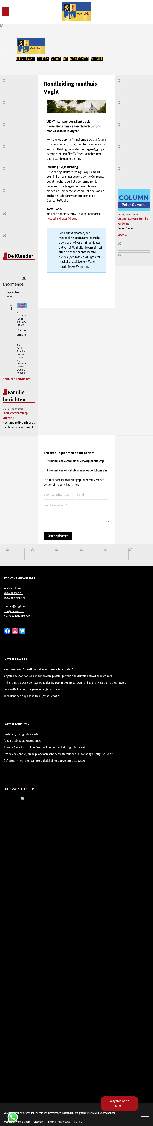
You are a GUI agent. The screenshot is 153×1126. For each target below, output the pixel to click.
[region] (76, 49)
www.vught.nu (13, 588)
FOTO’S (78, 1121)
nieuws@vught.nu (78, 266)
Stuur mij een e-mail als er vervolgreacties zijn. (76, 461)
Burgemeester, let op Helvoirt (45, 689)
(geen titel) (11, 741)
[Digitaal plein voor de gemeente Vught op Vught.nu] (76, 11)
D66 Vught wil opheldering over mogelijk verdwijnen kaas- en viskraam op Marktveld (73, 683)
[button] (6, 50)
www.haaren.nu (13, 593)
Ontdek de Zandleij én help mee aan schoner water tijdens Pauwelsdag (48, 754)
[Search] (11, 11)
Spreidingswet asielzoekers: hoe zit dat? (48, 669)
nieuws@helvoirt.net (17, 616)
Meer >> (122, 235)
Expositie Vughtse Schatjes (43, 696)
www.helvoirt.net (14, 598)
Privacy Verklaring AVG (58, 1121)
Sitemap (38, 1121)
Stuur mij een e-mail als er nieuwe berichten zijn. (77, 470)
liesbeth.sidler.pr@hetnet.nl (64, 218)
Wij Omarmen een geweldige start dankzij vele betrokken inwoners (70, 676)
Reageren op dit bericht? (119, 1103)
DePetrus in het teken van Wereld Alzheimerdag (33, 760)
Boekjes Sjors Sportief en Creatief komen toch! (33, 747)
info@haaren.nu (14, 611)
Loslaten (9, 734)
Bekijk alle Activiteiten (16, 379)
